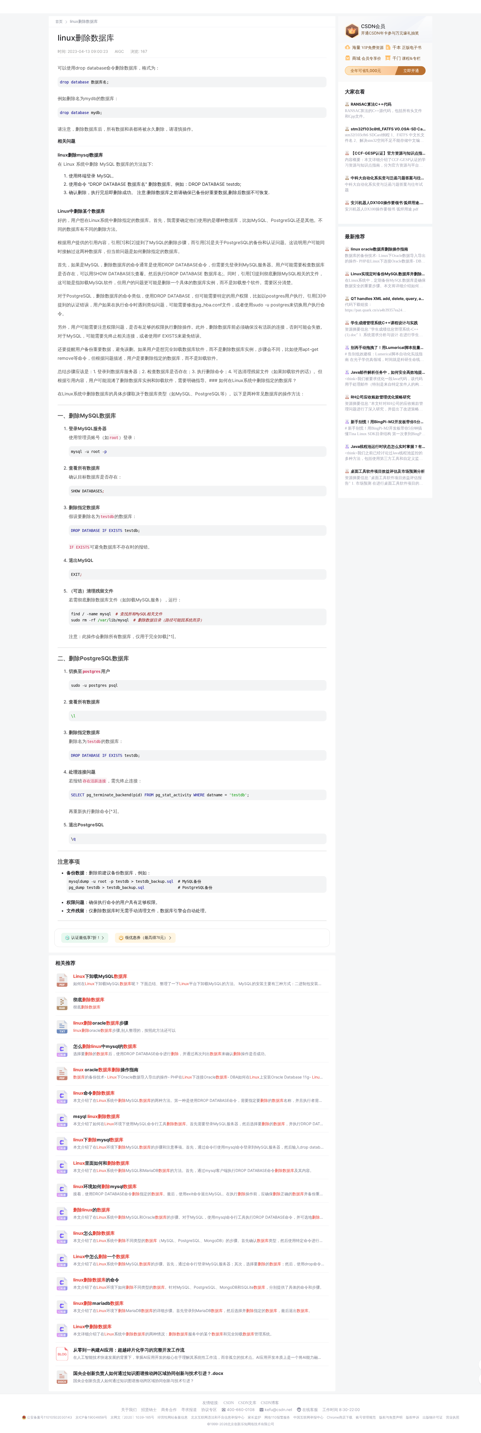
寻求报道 (189, 1409)
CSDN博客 (270, 1403)
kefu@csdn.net (278, 1409)
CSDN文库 (247, 1403)
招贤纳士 (149, 1409)
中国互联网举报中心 (308, 1417)
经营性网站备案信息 (173, 1417)
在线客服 (310, 1409)
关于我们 (129, 1409)
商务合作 (169, 1409)
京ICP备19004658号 (91, 1417)
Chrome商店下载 (339, 1417)
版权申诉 (412, 1417)
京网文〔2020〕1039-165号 (132, 1417)
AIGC (119, 51)
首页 (59, 21)
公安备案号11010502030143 (49, 1417)
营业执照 (452, 1417)
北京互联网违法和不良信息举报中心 (217, 1417)
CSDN (229, 1403)
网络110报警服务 (277, 1417)
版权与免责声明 (391, 1417)
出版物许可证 (433, 1417)
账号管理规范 (366, 1417)
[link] (59, 21)
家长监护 (254, 1417)
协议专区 (209, 1409)
